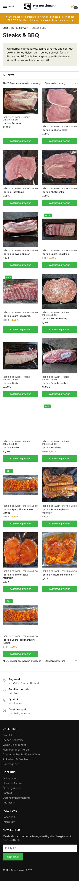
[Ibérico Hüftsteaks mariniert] (59, 550)
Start (5, 27)
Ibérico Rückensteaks (54, 129)
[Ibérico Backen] (20, 420)
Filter (11, 75)
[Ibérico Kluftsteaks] (59, 167)
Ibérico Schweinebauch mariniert (55, 511)
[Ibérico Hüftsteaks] (20, 167)
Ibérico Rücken (11, 383)
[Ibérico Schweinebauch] (20, 229)
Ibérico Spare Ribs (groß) (17, 315)
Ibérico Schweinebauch (16, 253)
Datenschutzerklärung (16, 797)
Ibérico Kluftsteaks (53, 191)
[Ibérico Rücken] (20, 355)
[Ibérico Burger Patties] (59, 291)
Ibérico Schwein (19, 27)
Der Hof (7, 735)
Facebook (9, 816)
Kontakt (7, 792)
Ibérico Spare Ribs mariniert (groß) (19, 511)
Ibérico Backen (11, 447)
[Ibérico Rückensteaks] (59, 105)
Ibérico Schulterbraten (55, 383)
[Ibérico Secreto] (20, 101)
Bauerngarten (11, 764)
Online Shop (10, 778)
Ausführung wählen (20, 141)
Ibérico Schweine (13, 739)
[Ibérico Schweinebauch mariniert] (59, 484)
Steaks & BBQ (10, 120)
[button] (73, 6)
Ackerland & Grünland (16, 759)
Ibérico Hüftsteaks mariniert (58, 574)
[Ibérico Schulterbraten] (59, 355)
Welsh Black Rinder (14, 744)
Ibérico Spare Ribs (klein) (56, 253)
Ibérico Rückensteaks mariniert (15, 576)
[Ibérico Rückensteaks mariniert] (20, 550)
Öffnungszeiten (12, 788)
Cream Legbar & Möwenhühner (22, 754)
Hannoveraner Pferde (16, 749)
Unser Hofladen (12, 783)
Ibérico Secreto (12, 123)
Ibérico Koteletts (51, 447)
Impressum (9, 802)
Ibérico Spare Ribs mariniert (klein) (19, 641)
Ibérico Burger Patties (54, 318)
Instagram (9, 821)
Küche (26, 117)
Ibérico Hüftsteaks (13, 191)
